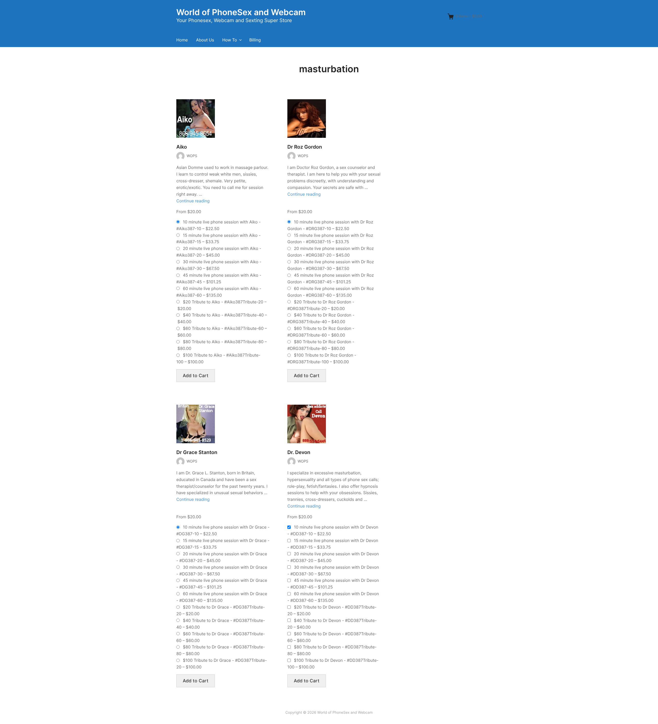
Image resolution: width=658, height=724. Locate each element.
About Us (205, 39)
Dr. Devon (298, 452)
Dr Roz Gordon (304, 147)
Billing (255, 39)
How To (229, 39)
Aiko (181, 147)
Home (182, 39)
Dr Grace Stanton (196, 452)
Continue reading (193, 200)
